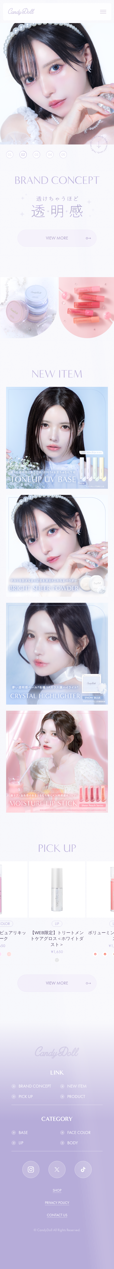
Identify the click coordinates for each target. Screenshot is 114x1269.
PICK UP (26, 1096)
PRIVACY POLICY (57, 1202)
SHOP (57, 1190)
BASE (23, 1133)
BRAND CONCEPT (35, 1086)
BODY (72, 1143)
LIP (21, 1143)
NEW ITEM (77, 1086)
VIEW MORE (57, 238)
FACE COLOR (79, 1133)
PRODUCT (76, 1096)
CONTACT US (57, 1215)
